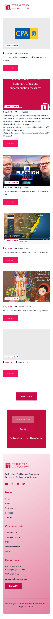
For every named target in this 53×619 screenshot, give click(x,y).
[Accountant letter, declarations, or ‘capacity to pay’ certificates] (26, 33)
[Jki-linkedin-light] (24, 484)
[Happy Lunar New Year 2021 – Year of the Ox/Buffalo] (26, 286)
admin (9, 53)
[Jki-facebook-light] (12, 484)
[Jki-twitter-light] (18, 484)
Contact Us (13, 586)
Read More (10, 68)
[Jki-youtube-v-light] (6, 484)
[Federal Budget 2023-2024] (26, 94)
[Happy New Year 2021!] (26, 344)
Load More (26, 396)
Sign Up (23, 429)
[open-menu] (19, 15)
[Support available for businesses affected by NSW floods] (26, 228)
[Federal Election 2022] (26, 170)
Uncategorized (12, 46)
